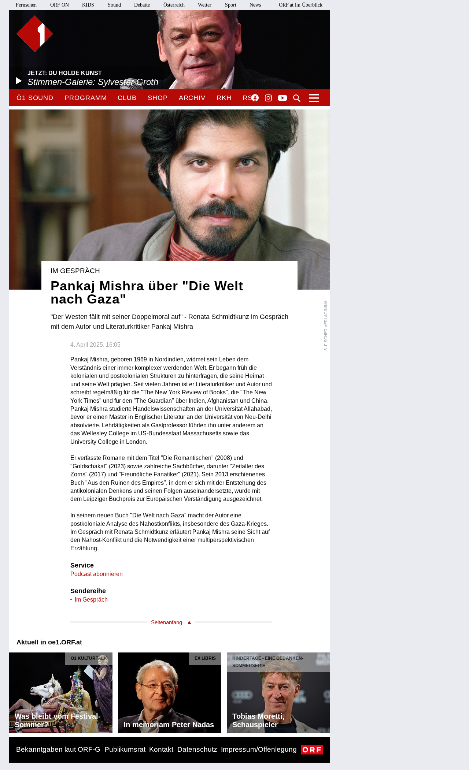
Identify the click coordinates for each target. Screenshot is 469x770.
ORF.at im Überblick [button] (300, 5)
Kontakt (161, 749)
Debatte (142, 5)
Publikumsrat (124, 749)
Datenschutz (197, 749)
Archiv (192, 97)
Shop (158, 97)
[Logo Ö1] (34, 33)
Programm (85, 97)
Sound (114, 5)
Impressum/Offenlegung (259, 749)
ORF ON (59, 5)
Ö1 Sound (34, 97)
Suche (296, 98)
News (255, 5)
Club (127, 97)
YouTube (282, 98)
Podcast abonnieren (96, 574)
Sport (230, 5)
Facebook (255, 97)
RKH (224, 97)
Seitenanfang (166, 622)
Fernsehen (26, 5)
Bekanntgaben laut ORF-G (58, 749)
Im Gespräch (91, 599)
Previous (15, 690)
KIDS (88, 5)
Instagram (268, 98)
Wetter (204, 5)
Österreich (174, 5)
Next (324, 690)
